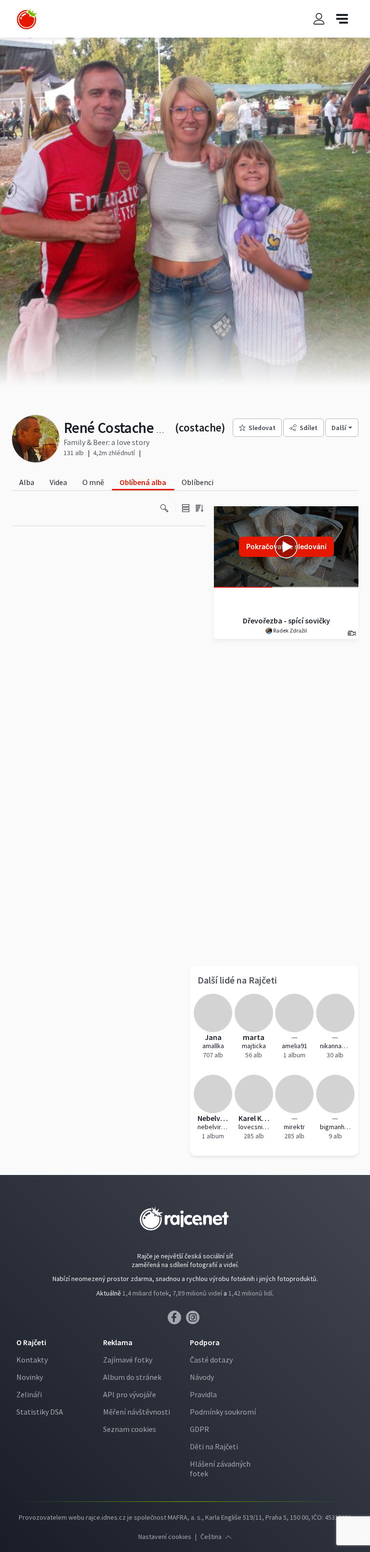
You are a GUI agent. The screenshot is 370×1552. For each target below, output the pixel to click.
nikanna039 (335, 1046)
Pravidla (203, 1394)
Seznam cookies (129, 1429)
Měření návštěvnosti (136, 1412)
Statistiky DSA (39, 1412)
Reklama (117, 1342)
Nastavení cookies (164, 1536)
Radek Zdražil (289, 630)
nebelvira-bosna (213, 1127)
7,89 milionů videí (197, 1293)
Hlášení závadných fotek (220, 1468)
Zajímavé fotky (127, 1359)
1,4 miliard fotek (145, 1293)
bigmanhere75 (335, 1127)
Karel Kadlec (254, 1118)
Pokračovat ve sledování (286, 546)
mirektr (294, 1127)
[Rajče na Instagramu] (194, 1320)
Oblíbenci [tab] (197, 482)
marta (253, 1037)
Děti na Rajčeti (214, 1446)
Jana (213, 1037)
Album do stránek (132, 1377)
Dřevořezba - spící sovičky (286, 620)
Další (338, 427)
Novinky (29, 1377)
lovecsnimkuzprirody (254, 1127)
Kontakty (32, 1359)
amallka (213, 1046)
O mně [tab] (93, 482)
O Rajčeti (31, 1342)
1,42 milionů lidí (250, 1293)
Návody (202, 1377)
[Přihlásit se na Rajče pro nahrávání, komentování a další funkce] (319, 19)
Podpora (205, 1342)
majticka (254, 1046)
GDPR (199, 1429)
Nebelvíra (213, 1118)
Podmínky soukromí (223, 1412)
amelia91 (294, 1046)
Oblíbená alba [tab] (142, 482)
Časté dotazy (211, 1359)
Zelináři (29, 1394)
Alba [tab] (26, 482)
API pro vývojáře (129, 1394)
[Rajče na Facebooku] (177, 1320)
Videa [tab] (58, 482)
